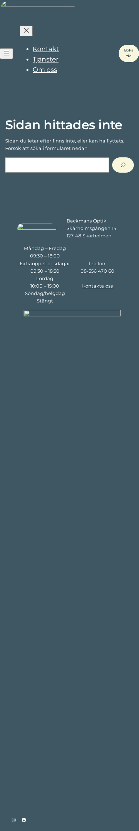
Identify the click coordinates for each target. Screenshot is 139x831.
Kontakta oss (97, 286)
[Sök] (123, 165)
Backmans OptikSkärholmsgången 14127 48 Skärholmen (92, 228)
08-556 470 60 (97, 271)
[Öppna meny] (6, 53)
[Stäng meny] (26, 31)
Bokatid (129, 53)
